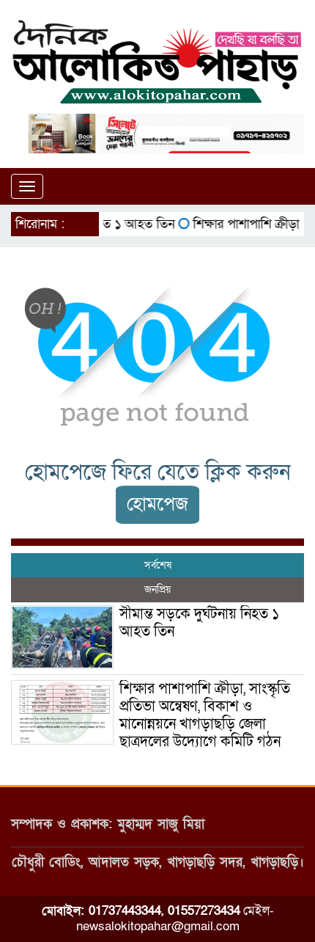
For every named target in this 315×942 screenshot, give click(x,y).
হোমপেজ (157, 504)
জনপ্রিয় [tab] (157, 589)
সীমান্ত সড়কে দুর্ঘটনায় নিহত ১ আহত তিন (199, 623)
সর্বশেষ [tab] (157, 565)
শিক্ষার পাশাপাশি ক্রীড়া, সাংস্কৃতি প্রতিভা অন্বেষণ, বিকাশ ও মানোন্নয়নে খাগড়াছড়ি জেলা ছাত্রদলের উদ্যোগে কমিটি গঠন (204, 715)
